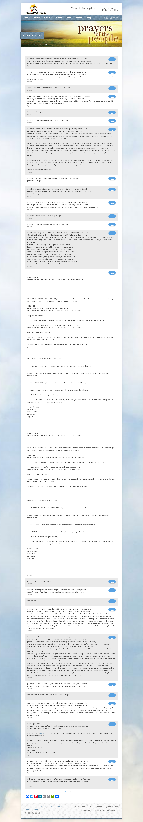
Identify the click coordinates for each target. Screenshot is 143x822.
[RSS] (104, 18)
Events (59, 17)
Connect (78, 17)
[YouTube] (114, 18)
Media (68, 17)
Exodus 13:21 (44, 733)
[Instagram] (111, 18)
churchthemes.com (111, 813)
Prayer (36, 45)
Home (27, 17)
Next (76, 792)
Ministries (48, 17)
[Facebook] (107, 18)
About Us (36, 17)
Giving (88, 17)
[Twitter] (117, 18)
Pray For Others (45, 45)
